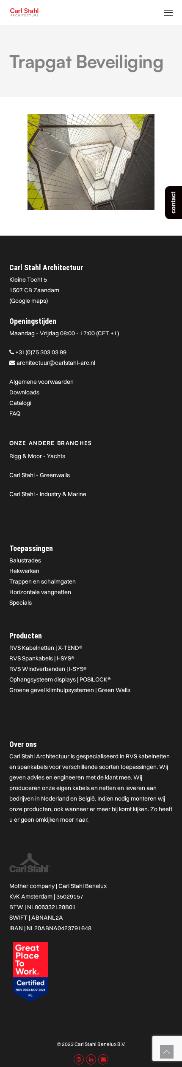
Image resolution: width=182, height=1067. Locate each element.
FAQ (14, 413)
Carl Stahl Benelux (82, 886)
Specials (20, 602)
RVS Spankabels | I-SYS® (41, 658)
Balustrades (25, 560)
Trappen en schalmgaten (42, 581)
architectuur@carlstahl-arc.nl (56, 363)
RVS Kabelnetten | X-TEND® (46, 648)
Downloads (24, 392)
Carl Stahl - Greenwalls (39, 475)
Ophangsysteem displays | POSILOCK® (60, 679)
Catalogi (20, 403)
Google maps (28, 300)
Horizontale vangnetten (40, 592)
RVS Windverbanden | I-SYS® (48, 669)
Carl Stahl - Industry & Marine (47, 494)
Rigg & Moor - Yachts (37, 456)
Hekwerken (24, 571)
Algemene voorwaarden (41, 382)
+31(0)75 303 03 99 (40, 352)
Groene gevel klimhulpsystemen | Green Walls (69, 690)
